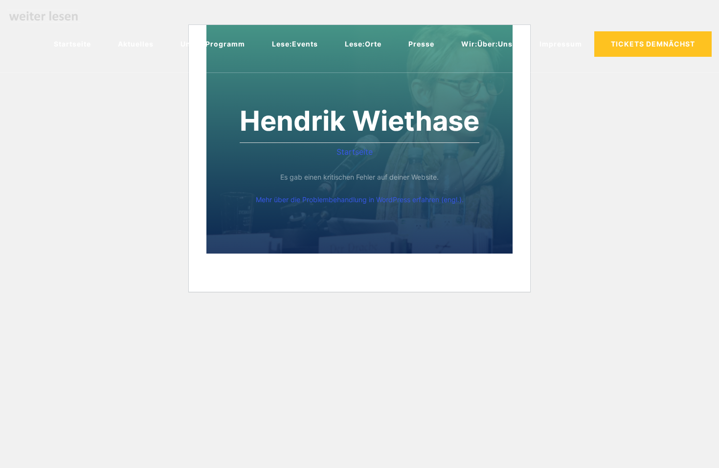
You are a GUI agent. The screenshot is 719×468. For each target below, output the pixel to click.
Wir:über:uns (487, 44)
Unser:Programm (212, 44)
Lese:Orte (363, 44)
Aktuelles (136, 44)
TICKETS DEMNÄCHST (653, 44)
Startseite (72, 44)
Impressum (560, 44)
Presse (421, 44)
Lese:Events (295, 44)
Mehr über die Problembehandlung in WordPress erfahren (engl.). (360, 199)
